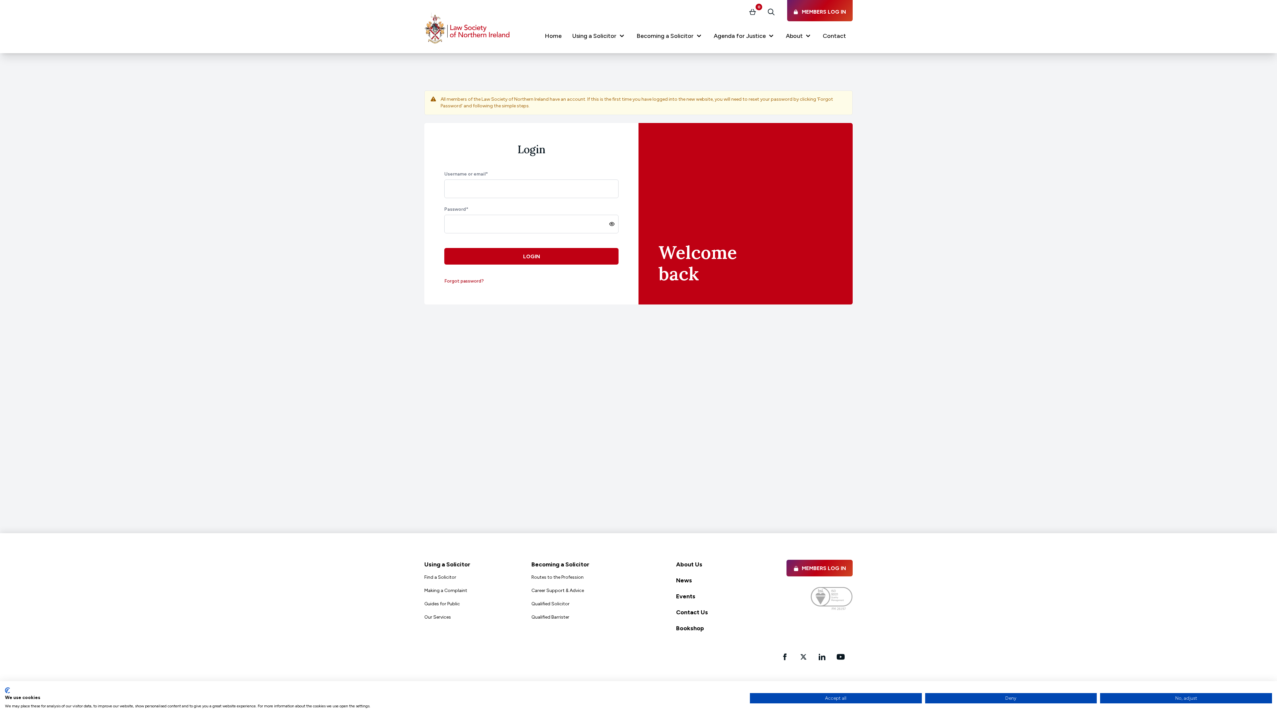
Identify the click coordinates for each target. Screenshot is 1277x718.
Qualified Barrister (550, 617)
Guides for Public (442, 604)
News (684, 580)
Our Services (437, 617)
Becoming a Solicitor (560, 564)
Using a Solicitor (447, 564)
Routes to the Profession (557, 577)
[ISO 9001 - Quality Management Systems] (832, 598)
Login (531, 256)
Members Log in (824, 568)
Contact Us (692, 612)
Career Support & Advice (557, 590)
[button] (599, 37)
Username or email (466, 174)
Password (456, 209)
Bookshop (690, 628)
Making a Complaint (445, 590)
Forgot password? (464, 281)
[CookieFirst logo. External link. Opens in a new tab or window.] (7, 690)
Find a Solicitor (440, 577)
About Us (689, 564)
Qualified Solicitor (550, 604)
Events (685, 596)
